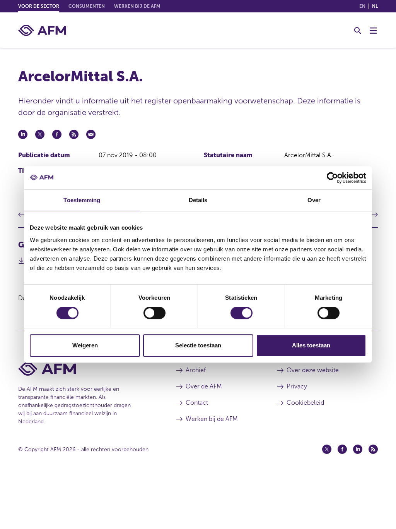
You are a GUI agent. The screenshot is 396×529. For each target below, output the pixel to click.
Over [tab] (314, 200)
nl (375, 6)
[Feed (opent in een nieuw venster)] (373, 449)
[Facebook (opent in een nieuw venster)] (342, 449)
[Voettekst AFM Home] (85, 369)
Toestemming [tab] (81, 200)
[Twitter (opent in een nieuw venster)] (326, 449)
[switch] (154, 313)
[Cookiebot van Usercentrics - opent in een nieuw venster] (332, 178)
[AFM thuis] (42, 30)
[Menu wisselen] (373, 30)
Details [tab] (198, 200)
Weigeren (85, 345)
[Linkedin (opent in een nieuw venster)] (357, 449)
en (362, 6)
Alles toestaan (311, 345)
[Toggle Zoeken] (357, 30)
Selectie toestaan (198, 345)
